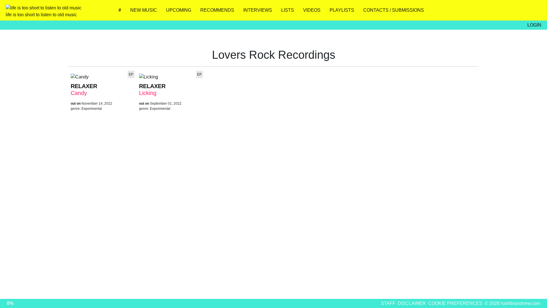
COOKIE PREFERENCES (455, 303)
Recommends (217, 10)
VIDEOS (312, 10)
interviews (257, 10)
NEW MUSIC (143, 10)
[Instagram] (467, 12)
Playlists (342, 10)
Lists (287, 10)
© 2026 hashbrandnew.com (512, 303)
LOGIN (534, 25)
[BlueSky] (483, 12)
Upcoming (178, 10)
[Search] (534, 12)
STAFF (388, 303)
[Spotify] (517, 12)
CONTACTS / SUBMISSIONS (393, 10)
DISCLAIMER (412, 303)
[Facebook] (500, 12)
